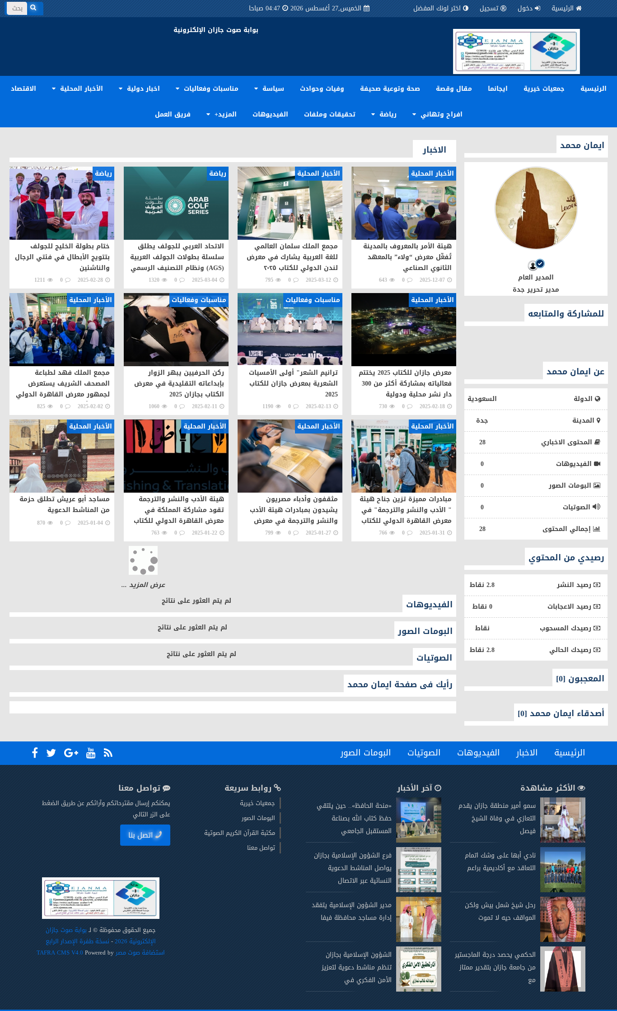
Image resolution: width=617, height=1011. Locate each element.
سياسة (272, 89)
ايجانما (498, 89)
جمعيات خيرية (544, 89)
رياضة (387, 114)
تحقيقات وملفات (329, 114)
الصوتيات (424, 936)
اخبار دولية (142, 89)
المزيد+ (224, 114)
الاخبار (527, 936)
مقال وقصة (454, 89)
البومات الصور (366, 936)
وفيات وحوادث (322, 89)
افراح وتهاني (440, 114)
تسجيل (489, 8)
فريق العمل (173, 114)
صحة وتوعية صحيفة (390, 89)
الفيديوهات (270, 114)
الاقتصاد (23, 89)
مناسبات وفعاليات (210, 89)
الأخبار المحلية (80, 89)
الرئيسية (563, 8)
